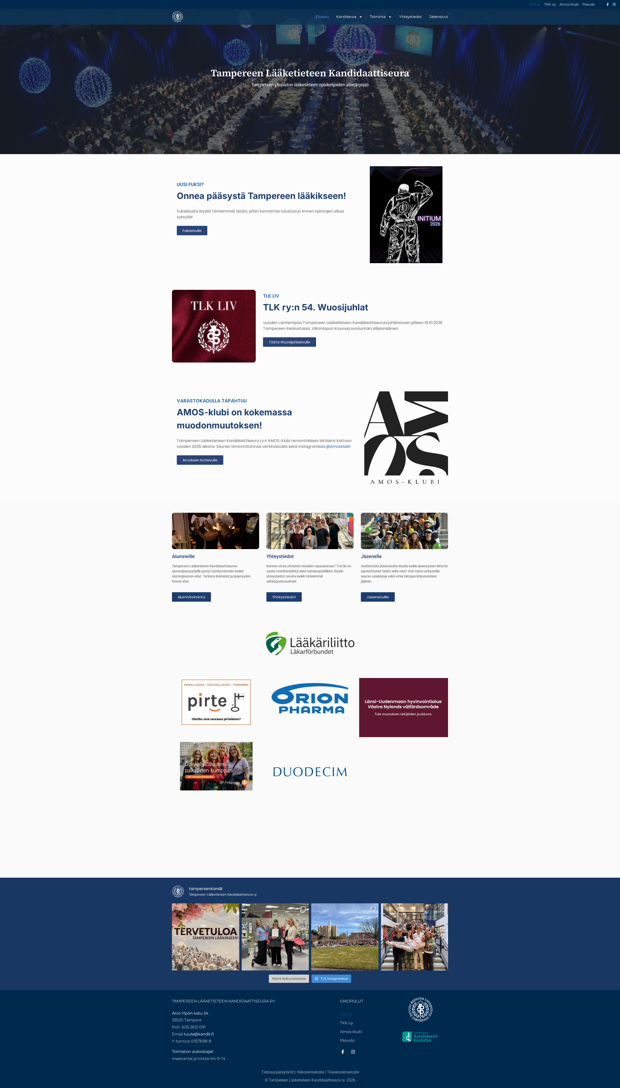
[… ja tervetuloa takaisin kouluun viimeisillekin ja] (205, 937)
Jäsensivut (438, 16)
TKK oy (550, 4)
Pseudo (588, 4)
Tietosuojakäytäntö (277, 1072)
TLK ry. (535, 4)
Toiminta (378, 16)
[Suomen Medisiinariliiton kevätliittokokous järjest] (414, 937)
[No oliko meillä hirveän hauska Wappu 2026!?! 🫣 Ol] (345, 937)
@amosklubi (337, 446)
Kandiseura (346, 16)
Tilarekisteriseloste (343, 1072)
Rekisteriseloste (310, 1072)
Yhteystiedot (410, 16)
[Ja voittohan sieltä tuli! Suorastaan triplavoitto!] (275, 937)
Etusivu (322, 16)
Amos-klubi (569, 4)
